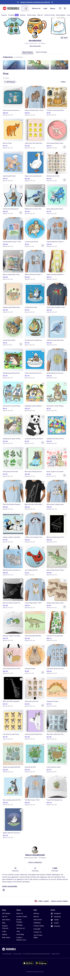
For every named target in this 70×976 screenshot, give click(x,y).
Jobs (18, 931)
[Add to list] (21, 88)
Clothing (13, 15)
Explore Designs (41, 52)
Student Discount (5, 927)
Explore (4, 15)
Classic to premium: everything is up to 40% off (35, 2)
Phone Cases (31, 15)
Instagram (57, 913)
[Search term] (26, 8)
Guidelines (37, 923)
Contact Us (37, 932)
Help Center (38, 920)
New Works (6, 920)
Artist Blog (20, 934)
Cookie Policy (55, 953)
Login (4, 931)
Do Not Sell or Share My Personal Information (36, 953)
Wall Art (40, 15)
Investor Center (21, 916)
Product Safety (39, 926)
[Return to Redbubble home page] (11, 8)
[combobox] (25, 8)
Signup (4, 934)
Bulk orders (6, 937)
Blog (3, 923)
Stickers (23, 15)
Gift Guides (6, 913)
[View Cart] (65, 8)
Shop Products (27, 52)
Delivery (36, 913)
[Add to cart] (64, 147)
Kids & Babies (60, 15)
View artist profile (35, 46)
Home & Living (49, 15)
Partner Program (19, 921)
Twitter (56, 920)
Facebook (57, 917)
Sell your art (20, 928)
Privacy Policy (17, 953)
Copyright (37, 929)
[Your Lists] (60, 8)
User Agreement (7, 953)
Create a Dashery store (21, 939)
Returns (36, 916)
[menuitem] (4, 15)
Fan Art (4, 916)
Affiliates (19, 925)
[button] (35, 2)
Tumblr (56, 923)
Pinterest (57, 926)
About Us (19, 913)
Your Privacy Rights (38, 936)
